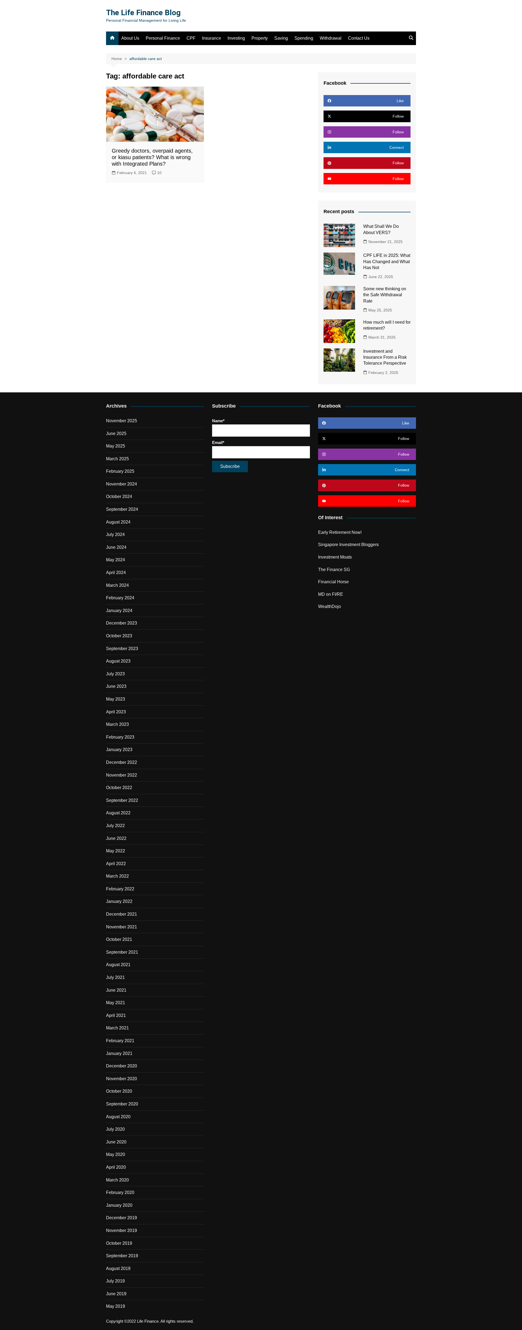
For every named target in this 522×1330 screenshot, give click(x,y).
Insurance (211, 38)
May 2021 (115, 1002)
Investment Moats (335, 557)
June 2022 (116, 838)
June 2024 (116, 547)
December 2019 (121, 1217)
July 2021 (115, 977)
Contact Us (358, 38)
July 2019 (115, 1281)
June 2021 (116, 990)
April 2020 (116, 1167)
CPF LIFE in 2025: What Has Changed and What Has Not (386, 261)
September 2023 (122, 648)
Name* (218, 420)
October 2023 (119, 636)
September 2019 (122, 1255)
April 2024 (116, 572)
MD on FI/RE (330, 594)
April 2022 (116, 863)
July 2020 (115, 1129)
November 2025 (121, 420)
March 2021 (117, 1028)
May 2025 (115, 446)
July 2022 (115, 825)
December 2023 (121, 623)
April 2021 (116, 1015)
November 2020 (121, 1078)
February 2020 (120, 1192)
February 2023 (120, 737)
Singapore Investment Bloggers (348, 544)
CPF (191, 38)
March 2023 (117, 724)
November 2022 (121, 775)
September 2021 (122, 952)
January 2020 (119, 1205)
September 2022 (122, 800)
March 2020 (117, 1180)
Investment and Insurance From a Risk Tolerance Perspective (385, 357)
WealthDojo (329, 606)
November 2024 (121, 484)
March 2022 (117, 876)
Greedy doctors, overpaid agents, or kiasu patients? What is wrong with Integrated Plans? (152, 157)
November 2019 (121, 1230)
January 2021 (119, 1053)
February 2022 (120, 889)
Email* (218, 442)
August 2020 (118, 1116)
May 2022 (115, 851)
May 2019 (115, 1306)
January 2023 (119, 749)
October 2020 (119, 1091)
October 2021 (119, 939)
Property (259, 38)
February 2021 (120, 1040)
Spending (303, 38)
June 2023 (116, 686)
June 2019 (116, 1293)
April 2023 (116, 712)
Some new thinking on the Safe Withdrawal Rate (384, 294)
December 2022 (121, 762)
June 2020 (116, 1142)
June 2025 (116, 433)
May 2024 (115, 559)
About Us (130, 38)
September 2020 (122, 1104)
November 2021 (121, 927)
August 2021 (118, 964)
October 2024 (119, 496)
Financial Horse (333, 581)
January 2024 (119, 610)
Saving (281, 38)
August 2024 (118, 522)
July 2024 (115, 534)
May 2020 (115, 1154)
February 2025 (120, 471)
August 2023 (118, 661)
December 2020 (121, 1066)
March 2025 (117, 458)
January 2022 (119, 901)
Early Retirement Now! (340, 532)
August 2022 (118, 813)
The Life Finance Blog (143, 12)
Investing (236, 38)
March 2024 (117, 585)
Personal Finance (163, 38)
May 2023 (115, 699)
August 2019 (118, 1268)
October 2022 (119, 787)
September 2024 (122, 509)
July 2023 (115, 674)
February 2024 (120, 597)
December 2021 (121, 914)
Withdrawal (330, 38)
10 (159, 173)
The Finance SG (334, 569)
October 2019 (119, 1243)
